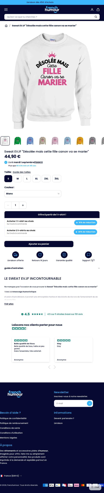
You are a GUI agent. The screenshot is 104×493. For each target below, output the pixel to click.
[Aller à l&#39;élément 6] (67, 141)
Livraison (58, 423)
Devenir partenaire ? (64, 418)
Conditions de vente (10, 428)
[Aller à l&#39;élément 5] (55, 141)
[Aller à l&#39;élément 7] (80, 141)
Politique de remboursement (14, 423)
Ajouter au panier (39, 243)
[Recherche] (96, 17)
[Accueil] (6, 25)
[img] (53, 328)
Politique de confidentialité (13, 418)
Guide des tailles (22, 172)
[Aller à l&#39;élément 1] (5, 141)
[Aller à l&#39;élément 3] (30, 141)
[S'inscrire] (89, 403)
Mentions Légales (8, 437)
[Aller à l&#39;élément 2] (17, 141)
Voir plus (8, 304)
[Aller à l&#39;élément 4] (42, 141)
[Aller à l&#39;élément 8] (92, 141)
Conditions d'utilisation (11, 433)
